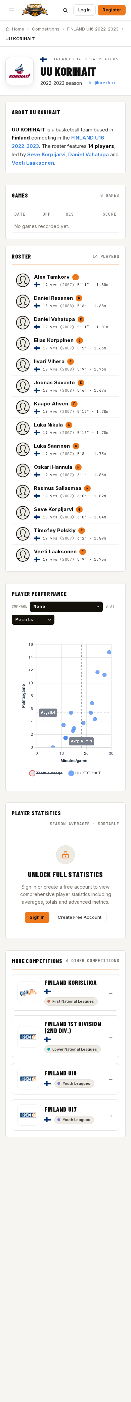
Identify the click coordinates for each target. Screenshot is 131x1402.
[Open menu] (11, 10)
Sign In (37, 917)
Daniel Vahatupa (88, 154)
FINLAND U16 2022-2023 (93, 29)
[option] (65, 280)
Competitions (45, 29)
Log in (84, 9)
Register (111, 9)
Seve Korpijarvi (46, 154)
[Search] (65, 10)
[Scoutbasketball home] (34, 10)
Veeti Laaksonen (33, 163)
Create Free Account (79, 917)
